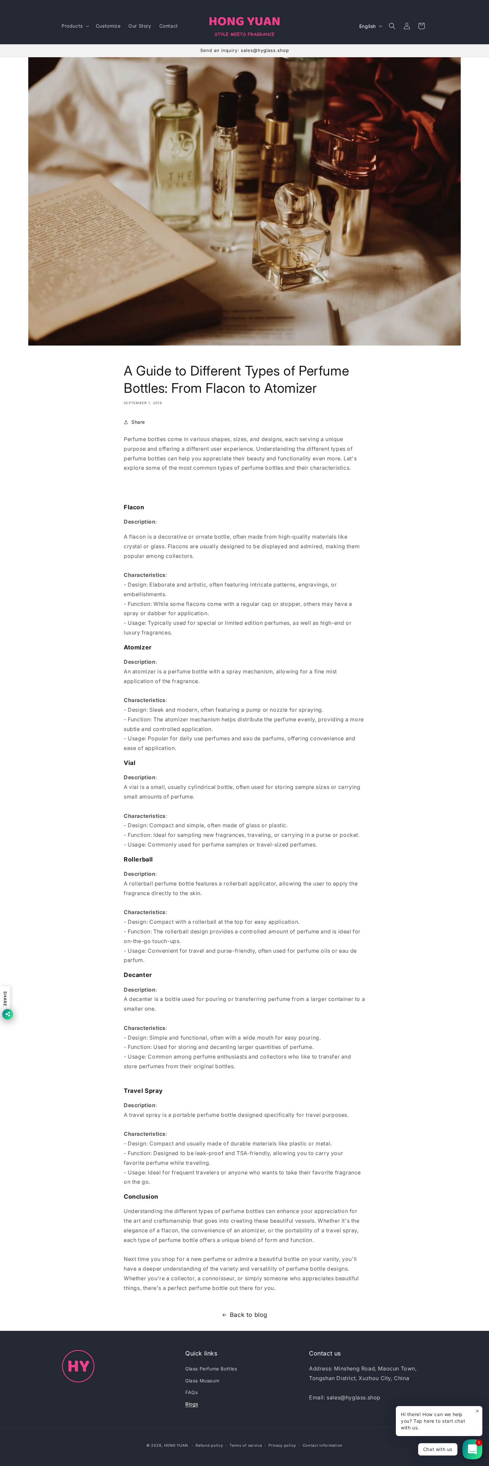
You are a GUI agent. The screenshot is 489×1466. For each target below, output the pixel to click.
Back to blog (248, 1314)
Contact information (323, 1445)
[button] (75, 26)
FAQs (191, 1392)
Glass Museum (202, 1380)
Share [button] (138, 422)
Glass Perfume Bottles (211, 1369)
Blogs (191, 1404)
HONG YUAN (176, 1445)
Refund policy (209, 1445)
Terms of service (246, 1445)
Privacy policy (282, 1445)
